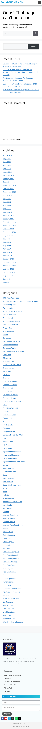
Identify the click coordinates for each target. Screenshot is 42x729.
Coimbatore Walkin (10, 395)
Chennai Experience (10, 381)
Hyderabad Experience (12, 452)
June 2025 (7, 202)
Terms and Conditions (11, 685)
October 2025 (8, 189)
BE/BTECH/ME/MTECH (12, 365)
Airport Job (7, 328)
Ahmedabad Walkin (10, 325)
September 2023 (9, 272)
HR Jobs (6, 445)
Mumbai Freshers (10, 518)
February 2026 (8, 175)
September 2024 (9, 232)
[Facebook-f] (2, 718)
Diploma (6, 412)
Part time (6, 548)
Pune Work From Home (12, 589)
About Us (7, 691)
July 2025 (7, 199)
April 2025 (7, 209)
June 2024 (7, 242)
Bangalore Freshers (10, 345)
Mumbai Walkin (9, 522)
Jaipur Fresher (8, 478)
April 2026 (7, 169)
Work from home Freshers (13, 622)
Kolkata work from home (12, 502)
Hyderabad (7, 448)
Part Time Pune (9, 565)
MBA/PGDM (7, 508)
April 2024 (7, 249)
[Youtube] (5, 718)
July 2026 (7, 159)
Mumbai (6, 512)
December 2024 (9, 222)
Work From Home (10, 619)
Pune (5, 575)
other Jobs (7, 545)
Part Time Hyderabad (11, 558)
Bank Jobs (7, 355)
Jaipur (5, 475)
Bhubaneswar (8, 368)
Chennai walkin (9, 388)
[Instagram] (12, 718)
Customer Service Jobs (12, 401)
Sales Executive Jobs (11, 599)
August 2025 (8, 195)
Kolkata (6, 495)
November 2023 (9, 266)
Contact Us (7, 678)
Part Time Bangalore (11, 552)
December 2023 (9, 262)
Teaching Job (8, 605)
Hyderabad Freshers (11, 455)
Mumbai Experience (10, 515)
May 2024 (7, 246)
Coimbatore (7, 391)
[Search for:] (18, 33)
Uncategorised (8, 609)
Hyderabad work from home (14, 462)
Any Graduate (8, 331)
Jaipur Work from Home (12, 485)
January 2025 (8, 219)
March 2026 (7, 172)
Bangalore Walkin (9, 348)
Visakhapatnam (9, 612)
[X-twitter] (19, 718)
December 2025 (9, 182)
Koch (5, 488)
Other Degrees (8, 542)
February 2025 (8, 215)
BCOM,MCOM (8, 361)
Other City (7, 538)
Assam (5, 335)
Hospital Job (8, 442)
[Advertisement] (21, 122)
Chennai (6, 378)
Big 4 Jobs (7, 371)
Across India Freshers (11, 315)
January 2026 (8, 179)
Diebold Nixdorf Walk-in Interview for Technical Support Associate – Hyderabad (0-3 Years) (21, 72)
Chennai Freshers (10, 385)
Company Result (9, 398)
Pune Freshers (8, 582)
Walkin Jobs (7, 615)
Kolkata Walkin (8, 498)
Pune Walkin (8, 585)
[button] (39, 2)
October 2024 (8, 229)
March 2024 (7, 252)
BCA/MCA (7, 358)
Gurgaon (6, 428)
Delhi (5, 405)
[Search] (35, 33)
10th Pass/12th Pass (11, 298)
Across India (8, 308)
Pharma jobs (8, 569)
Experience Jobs (9, 415)
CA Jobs (6, 375)
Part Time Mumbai (10, 562)
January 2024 (8, 259)
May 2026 (7, 165)
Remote (6, 595)
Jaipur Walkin (8, 482)
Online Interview (9, 535)
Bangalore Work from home (13, 351)
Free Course (8, 422)
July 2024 (7, 239)
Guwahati (6, 438)
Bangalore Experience (11, 341)
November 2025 (9, 185)
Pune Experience (9, 579)
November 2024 (9, 225)
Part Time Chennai (10, 555)
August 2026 (8, 155)
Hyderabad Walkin (10, 458)
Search (33, 46)
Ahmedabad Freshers (11, 321)
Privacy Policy (8, 688)
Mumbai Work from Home (13, 525)
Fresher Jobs (8, 425)
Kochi (5, 492)
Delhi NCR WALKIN (10, 408)
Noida (5, 528)
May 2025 (7, 205)
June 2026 (7, 162)
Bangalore (7, 338)
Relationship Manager (11, 592)
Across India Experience (12, 311)
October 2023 (8, 269)
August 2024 (8, 236)
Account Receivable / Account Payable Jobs (20, 301)
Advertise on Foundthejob (12, 675)
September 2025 (9, 192)
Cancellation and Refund (12, 682)
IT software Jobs (9, 472)
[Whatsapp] (16, 718)
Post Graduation (9, 572)
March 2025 (7, 212)
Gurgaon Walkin (9, 432)
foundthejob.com (12, 2)
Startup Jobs (8, 602)
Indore (5, 465)
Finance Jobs (8, 418)
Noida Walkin (8, 532)
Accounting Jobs (9, 305)
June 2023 (7, 282)
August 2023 (8, 276)
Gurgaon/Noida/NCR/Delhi (13, 435)
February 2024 (8, 256)
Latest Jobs (7, 505)
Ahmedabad (8, 318)
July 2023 (7, 279)
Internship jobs (8, 468)
